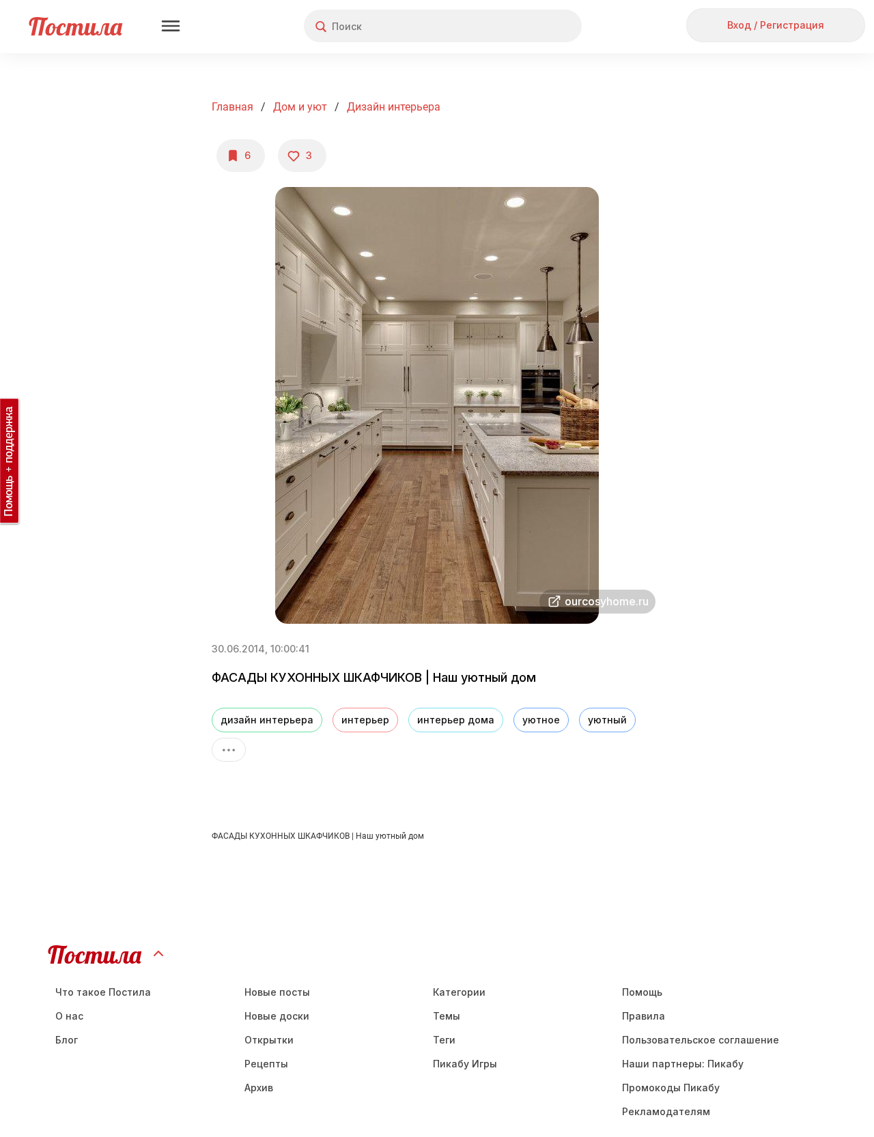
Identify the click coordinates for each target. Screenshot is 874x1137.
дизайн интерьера (267, 719)
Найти (520, 26)
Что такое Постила (103, 992)
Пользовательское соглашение (700, 1040)
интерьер (365, 719)
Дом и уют (300, 106)
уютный (607, 719)
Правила (643, 1016)
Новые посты (277, 992)
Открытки (269, 1040)
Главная (232, 106)
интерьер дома (455, 719)
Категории (459, 992)
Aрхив (258, 1087)
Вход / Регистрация (775, 25)
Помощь (642, 992)
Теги (444, 1040)
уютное (541, 719)
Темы (446, 1016)
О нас (69, 1016)
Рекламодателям (666, 1111)
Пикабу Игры (465, 1063)
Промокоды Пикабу (671, 1087)
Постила (75, 26)
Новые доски (276, 1016)
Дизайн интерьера (393, 106)
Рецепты (266, 1063)
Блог (66, 1040)
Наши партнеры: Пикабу (683, 1063)
